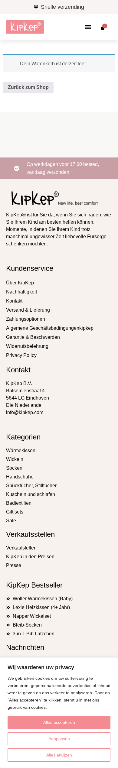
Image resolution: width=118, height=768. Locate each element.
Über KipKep (20, 282)
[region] (59, 712)
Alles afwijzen (59, 755)
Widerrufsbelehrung (27, 346)
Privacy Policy (21, 355)
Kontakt (14, 300)
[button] (88, 27)
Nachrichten (25, 647)
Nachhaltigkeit (21, 291)
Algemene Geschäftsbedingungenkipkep (49, 328)
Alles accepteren (59, 722)
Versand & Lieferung (28, 310)
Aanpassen (59, 738)
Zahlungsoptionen (25, 319)
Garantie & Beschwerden (33, 337)
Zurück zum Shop (28, 87)
